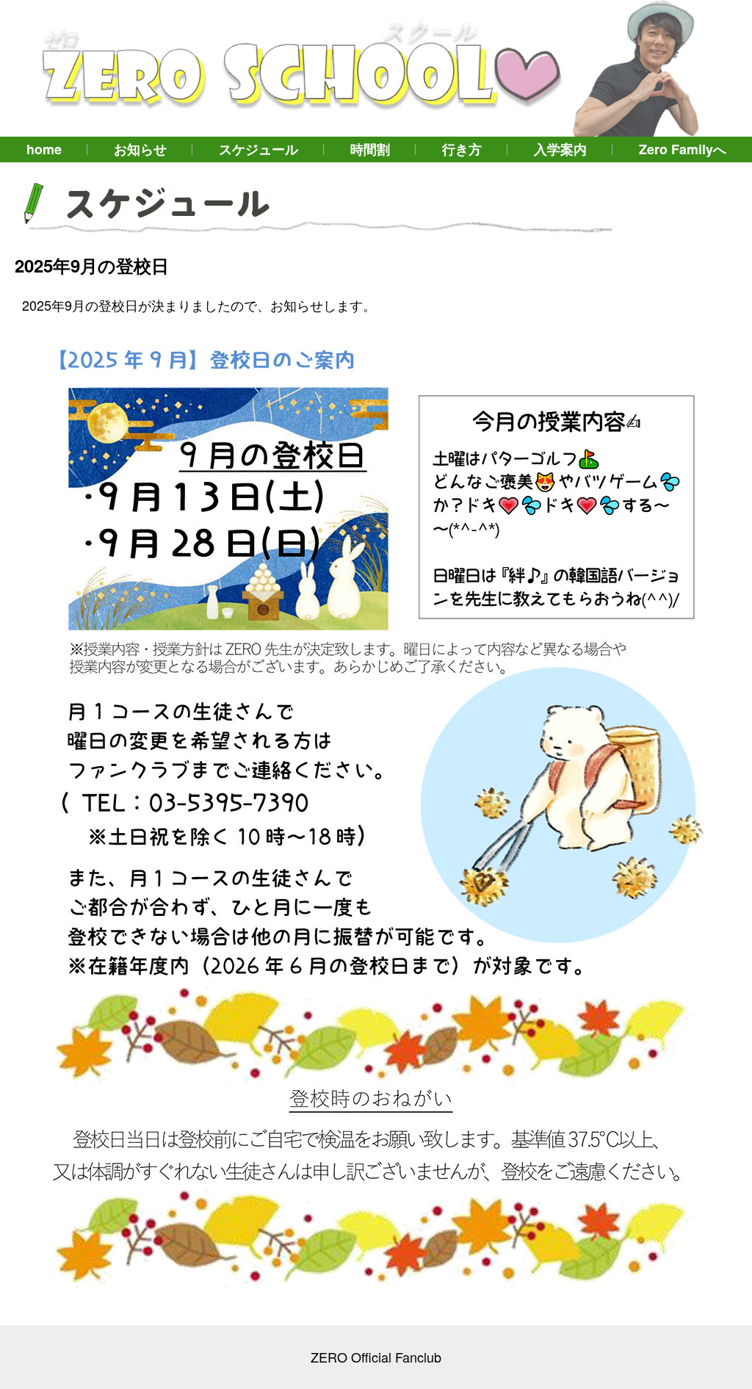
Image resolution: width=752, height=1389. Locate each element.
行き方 (462, 149)
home (44, 149)
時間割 (370, 149)
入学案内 (560, 149)
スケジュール (258, 149)
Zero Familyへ (682, 149)
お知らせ (140, 149)
